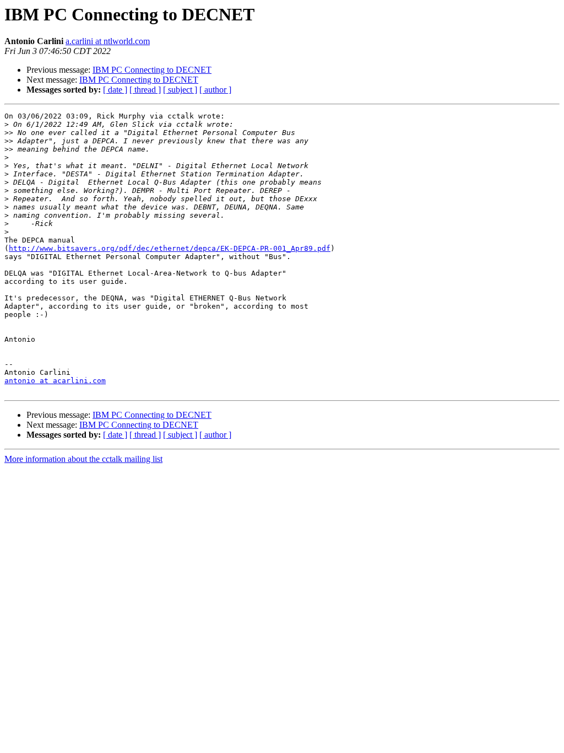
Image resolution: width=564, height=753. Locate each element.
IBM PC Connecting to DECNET (152, 69)
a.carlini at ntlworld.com (108, 41)
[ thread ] (145, 89)
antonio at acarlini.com (55, 380)
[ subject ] (180, 89)
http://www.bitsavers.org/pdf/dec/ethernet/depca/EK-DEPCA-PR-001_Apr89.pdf (169, 248)
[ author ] (215, 89)
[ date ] (115, 89)
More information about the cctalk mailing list (83, 459)
